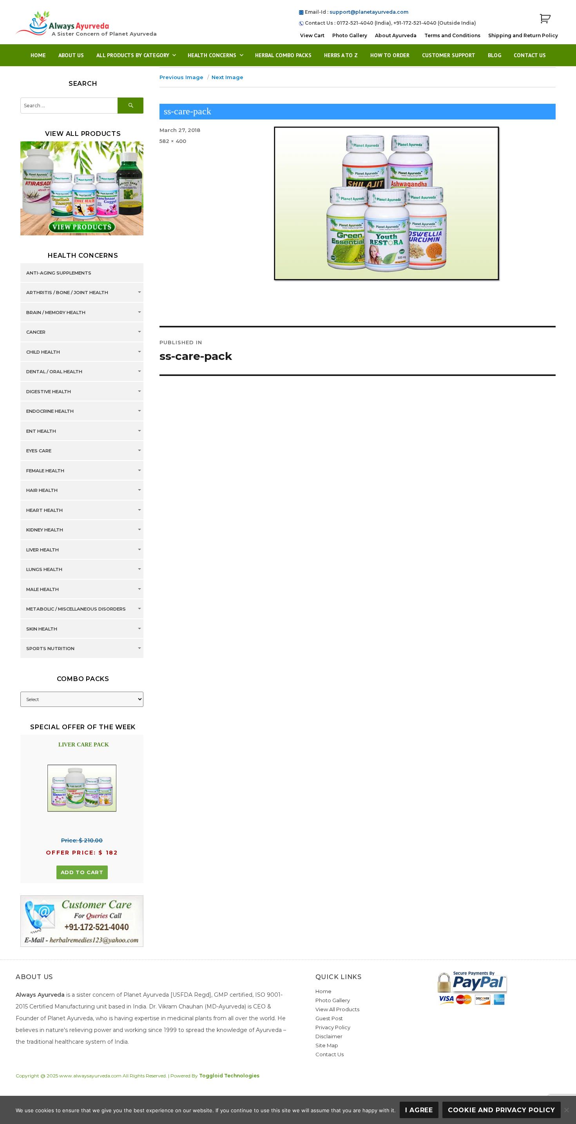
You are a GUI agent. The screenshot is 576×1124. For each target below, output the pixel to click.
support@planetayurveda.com (369, 12)
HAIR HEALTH (42, 490)
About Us (71, 55)
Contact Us (530, 55)
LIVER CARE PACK (83, 745)
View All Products (337, 1009)
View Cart (312, 35)
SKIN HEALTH (41, 629)
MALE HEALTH (42, 589)
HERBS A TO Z (341, 55)
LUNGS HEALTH (44, 569)
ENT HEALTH (41, 431)
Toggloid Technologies (229, 1076)
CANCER (35, 332)
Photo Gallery (349, 35)
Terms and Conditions (452, 35)
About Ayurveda (396, 35)
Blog (494, 55)
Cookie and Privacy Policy (501, 1110)
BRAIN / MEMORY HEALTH (55, 312)
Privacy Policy (332, 1027)
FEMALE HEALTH (45, 470)
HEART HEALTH (44, 510)
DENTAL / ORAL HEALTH (54, 371)
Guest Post (329, 1018)
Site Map (326, 1045)
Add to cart (82, 872)
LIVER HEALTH (42, 550)
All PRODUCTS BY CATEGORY (132, 55)
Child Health (43, 352)
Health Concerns (212, 55)
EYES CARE (38, 451)
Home (38, 55)
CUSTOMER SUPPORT (448, 55)
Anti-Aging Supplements (58, 273)
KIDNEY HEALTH (44, 530)
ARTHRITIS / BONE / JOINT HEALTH (67, 292)
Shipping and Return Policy (523, 35)
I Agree (419, 1110)
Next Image (227, 77)
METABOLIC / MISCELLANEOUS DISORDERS (76, 609)
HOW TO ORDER (389, 55)
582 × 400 (172, 141)
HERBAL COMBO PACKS (283, 55)
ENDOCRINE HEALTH (50, 411)
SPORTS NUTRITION (50, 648)
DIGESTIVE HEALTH (48, 391)
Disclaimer (328, 1036)
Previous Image (181, 77)
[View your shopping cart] (545, 19)
